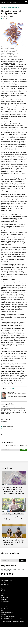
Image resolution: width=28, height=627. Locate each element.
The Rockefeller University (6, 580)
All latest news (10, 388)
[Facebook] (1, 573)
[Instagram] (10, 573)
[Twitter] (5, 573)
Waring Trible (16, 101)
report (2, 91)
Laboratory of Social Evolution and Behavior (16, 396)
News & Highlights (6, 7)
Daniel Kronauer (17, 157)
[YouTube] (7, 573)
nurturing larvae (8, 63)
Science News (15, 7)
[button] (4, 18)
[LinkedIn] (12, 573)
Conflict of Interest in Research (18, 621)
